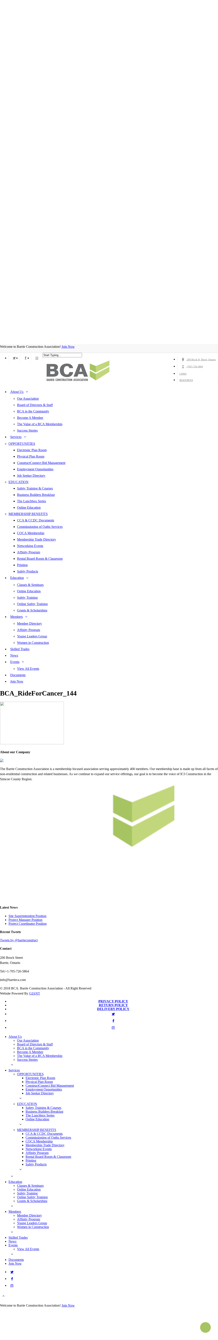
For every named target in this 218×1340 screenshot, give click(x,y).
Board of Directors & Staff (35, 405)
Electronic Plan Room (32, 450)
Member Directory (29, 623)
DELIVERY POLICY (113, 1009)
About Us (16, 392)
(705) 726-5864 (194, 366)
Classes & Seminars (30, 585)
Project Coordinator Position (28, 923)
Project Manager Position (25, 920)
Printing (22, 565)
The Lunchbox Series (31, 501)
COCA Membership (30, 533)
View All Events (28, 668)
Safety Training (27, 597)
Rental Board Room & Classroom (40, 558)
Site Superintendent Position (27, 916)
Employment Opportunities (35, 469)
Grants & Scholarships (32, 610)
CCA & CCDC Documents (35, 520)
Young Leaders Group (32, 636)
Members (16, 616)
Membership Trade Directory (36, 539)
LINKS (182, 373)
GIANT (34, 993)
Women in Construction (33, 642)
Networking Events (30, 546)
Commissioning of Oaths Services (40, 526)
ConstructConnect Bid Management (41, 463)
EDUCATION (19, 482)
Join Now (68, 346)
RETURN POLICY (113, 1005)
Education (17, 578)
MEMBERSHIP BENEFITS (28, 514)
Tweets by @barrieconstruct (19, 940)
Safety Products (27, 571)
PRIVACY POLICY (113, 1001)
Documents (18, 675)
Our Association (28, 398)
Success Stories (27, 430)
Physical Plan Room (30, 456)
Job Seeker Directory (31, 475)
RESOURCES (186, 380)
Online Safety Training (32, 604)
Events (14, 662)
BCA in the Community (33, 411)
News (14, 655)
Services (16, 437)
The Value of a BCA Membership (39, 424)
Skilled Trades (19, 649)
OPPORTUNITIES (22, 443)
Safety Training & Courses (35, 488)
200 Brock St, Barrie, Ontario (201, 359)
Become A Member (30, 417)
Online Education (29, 507)
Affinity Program (28, 552)
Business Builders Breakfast (36, 495)
